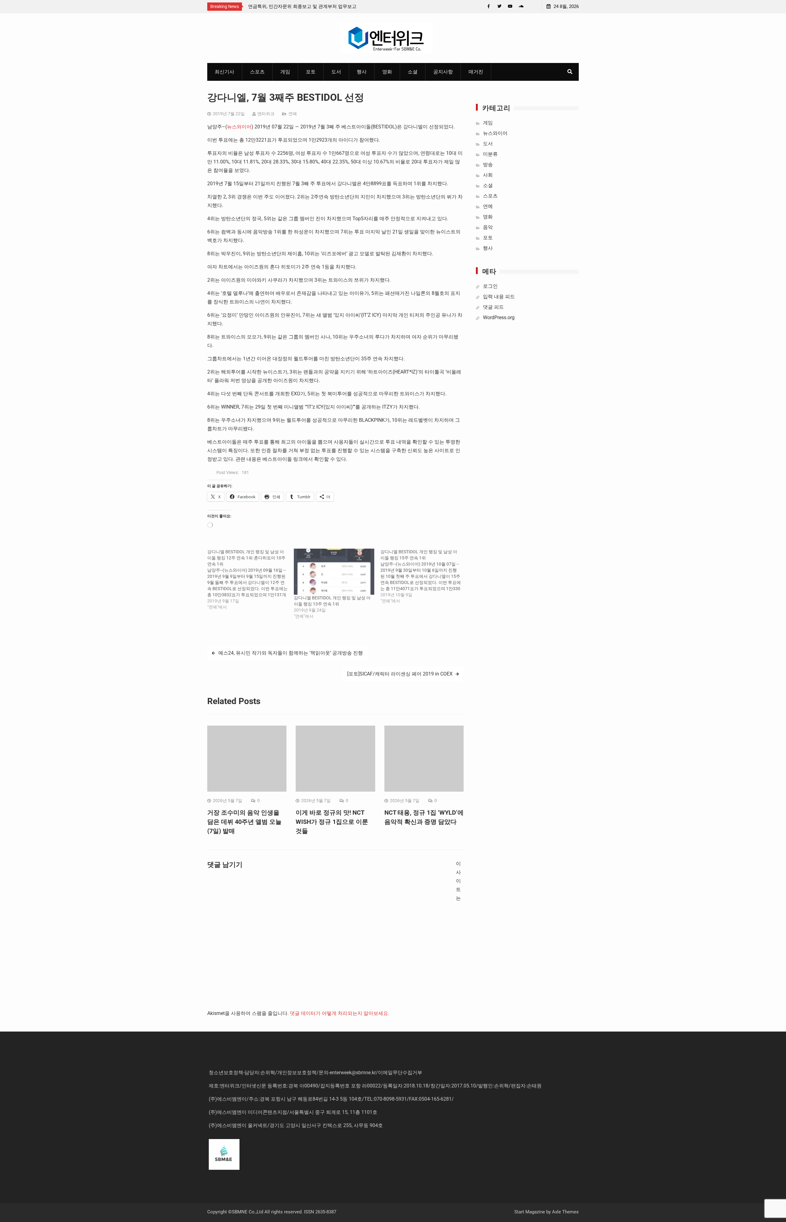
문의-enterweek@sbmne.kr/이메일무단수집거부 (370, 1072)
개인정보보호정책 (297, 1072)
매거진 (476, 72)
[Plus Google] (521, 6)
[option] (303, 6)
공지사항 (443, 72)
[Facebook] (488, 6)
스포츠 (257, 72)
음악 (488, 227)
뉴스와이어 (239, 127)
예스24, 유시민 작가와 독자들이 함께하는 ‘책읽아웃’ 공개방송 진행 (290, 653)
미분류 (490, 154)
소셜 (413, 72)
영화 (387, 72)
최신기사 (224, 72)
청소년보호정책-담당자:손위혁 (242, 1072)
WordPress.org (499, 317)
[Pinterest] (531, 6)
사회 (488, 175)
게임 (285, 72)
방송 (488, 164)
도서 (336, 72)
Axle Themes (565, 1212)
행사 (362, 72)
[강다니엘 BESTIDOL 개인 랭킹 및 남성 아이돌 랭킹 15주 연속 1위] (423, 576)
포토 (311, 72)
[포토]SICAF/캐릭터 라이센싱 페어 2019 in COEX (400, 674)
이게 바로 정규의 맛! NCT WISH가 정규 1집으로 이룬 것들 (332, 822)
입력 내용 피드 (499, 297)
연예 (292, 113)
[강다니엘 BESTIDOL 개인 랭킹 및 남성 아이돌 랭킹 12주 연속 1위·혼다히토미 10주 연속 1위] (250, 579)
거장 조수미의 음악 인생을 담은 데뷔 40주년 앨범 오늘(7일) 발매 (244, 822)
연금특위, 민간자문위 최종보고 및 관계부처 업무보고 (302, 6)
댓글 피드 (493, 307)
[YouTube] (510, 6)
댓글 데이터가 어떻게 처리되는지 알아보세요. (339, 1013)
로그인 (490, 286)
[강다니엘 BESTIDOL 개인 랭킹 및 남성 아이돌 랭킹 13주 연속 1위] (334, 572)
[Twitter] (499, 6)
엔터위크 (265, 113)
